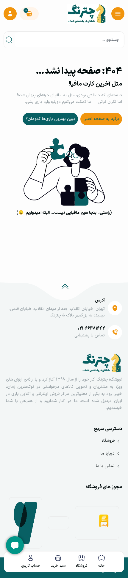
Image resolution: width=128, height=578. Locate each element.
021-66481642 (91, 328)
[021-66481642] (115, 332)
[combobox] (69, 39)
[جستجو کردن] (10, 39)
